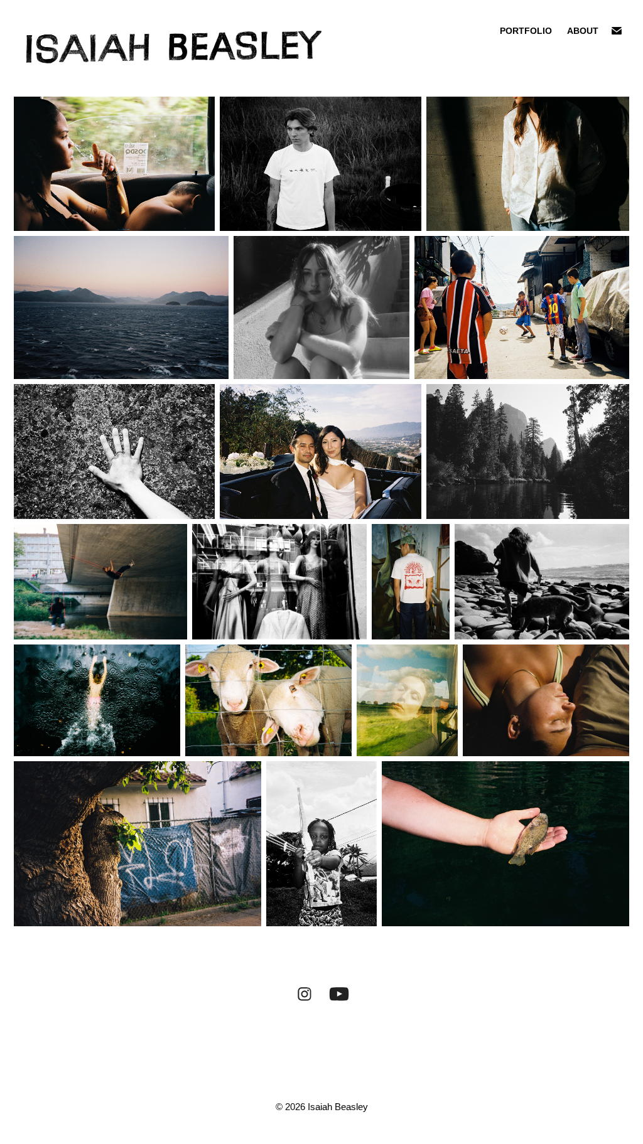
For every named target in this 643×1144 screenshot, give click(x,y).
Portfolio (526, 31)
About (582, 31)
